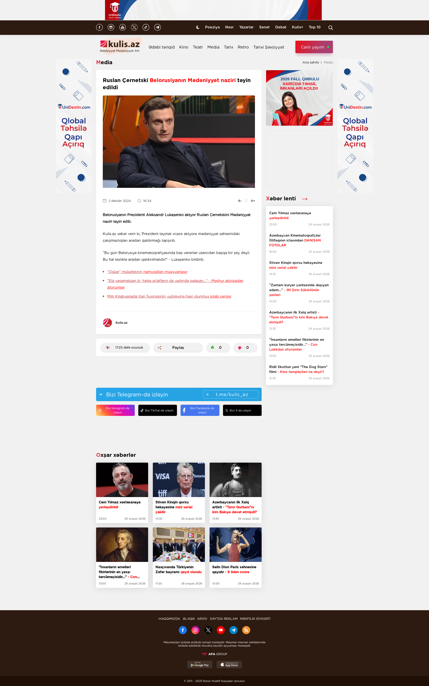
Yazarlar (246, 27)
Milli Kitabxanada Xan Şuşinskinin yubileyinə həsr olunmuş (169, 296)
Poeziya (212, 27)
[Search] (330, 27)
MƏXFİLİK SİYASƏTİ (255, 618)
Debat (280, 27)
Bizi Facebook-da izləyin (202, 410)
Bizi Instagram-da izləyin (117, 410)
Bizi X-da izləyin (240, 410)
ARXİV (202, 618)
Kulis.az (122, 322)
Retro (243, 47)
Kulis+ (297, 27)
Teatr (198, 47)
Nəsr (229, 27)
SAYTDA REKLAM (224, 618)
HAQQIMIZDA (169, 618)
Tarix (228, 47)
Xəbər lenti (281, 198)
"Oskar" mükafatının (147, 272)
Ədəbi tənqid (162, 47)
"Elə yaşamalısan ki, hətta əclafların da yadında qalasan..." (175, 284)
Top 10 (315, 27)
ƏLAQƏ (189, 618)
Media (213, 47)
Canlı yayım (312, 47)
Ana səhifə (311, 62)
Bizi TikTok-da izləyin (159, 410)
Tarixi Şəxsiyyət (268, 47)
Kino (183, 47)
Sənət (264, 27)
